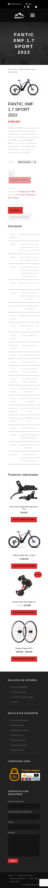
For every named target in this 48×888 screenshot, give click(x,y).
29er (22, 195)
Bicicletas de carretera (19, 730)
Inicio (10, 69)
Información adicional (19, 217)
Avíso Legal (34, 878)
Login (30, 4)
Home (10, 875)
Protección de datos (17, 878)
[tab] (15, 210)
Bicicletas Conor (17, 735)
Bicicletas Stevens (18, 740)
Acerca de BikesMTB (19, 687)
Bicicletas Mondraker (19, 745)
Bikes (15, 69)
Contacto (14, 702)
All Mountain (30, 195)
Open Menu (32, 15)
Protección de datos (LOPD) (22, 697)
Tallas (10, 162)
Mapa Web (14, 881)
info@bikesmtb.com (15, 4)
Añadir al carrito (20, 180)
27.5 (18, 195)
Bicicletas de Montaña (19, 720)
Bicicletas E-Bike (17, 725)
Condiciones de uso (18, 692)
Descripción (15, 210)
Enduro (16, 198)
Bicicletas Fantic (17, 750)
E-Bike (21, 69)
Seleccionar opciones (24, 519)
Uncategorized (23, 192)
